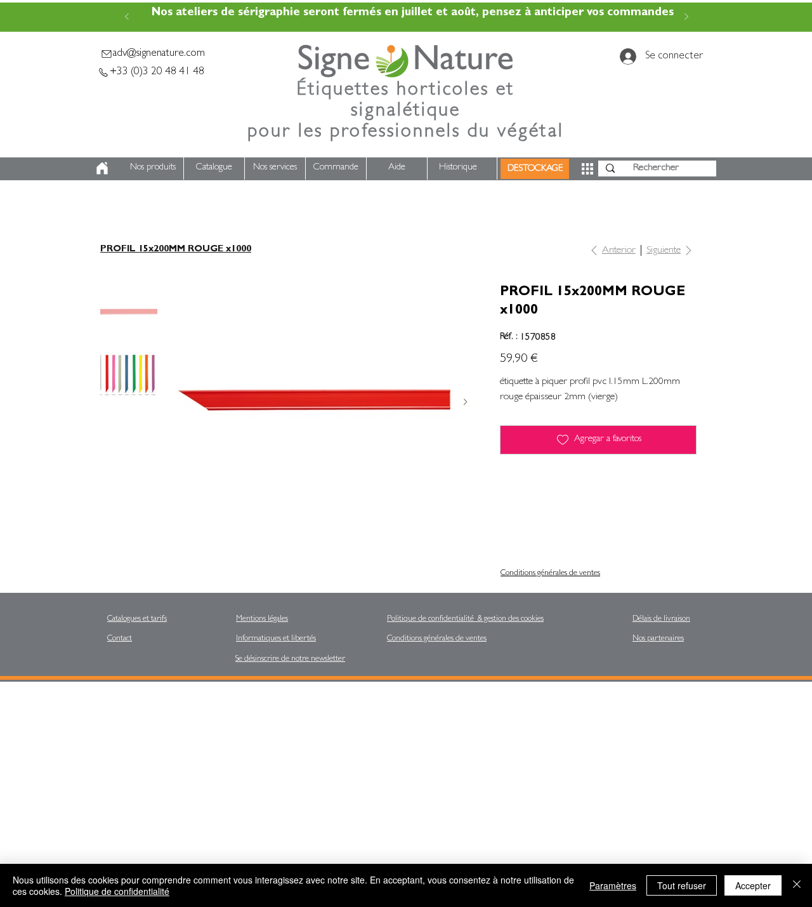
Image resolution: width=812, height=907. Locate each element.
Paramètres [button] (612, 885)
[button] (587, 169)
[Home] (102, 168)
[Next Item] (465, 402)
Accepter (753, 885)
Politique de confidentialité (117, 891)
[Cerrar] (796, 885)
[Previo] (127, 17)
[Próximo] (686, 17)
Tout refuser (681, 885)
